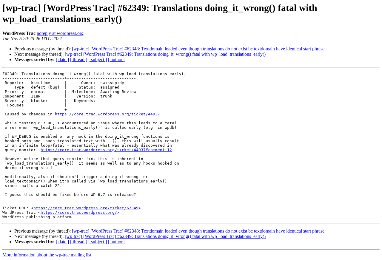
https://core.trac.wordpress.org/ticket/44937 (107, 114)
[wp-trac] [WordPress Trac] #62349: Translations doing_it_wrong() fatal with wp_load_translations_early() (165, 54)
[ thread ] (78, 59)
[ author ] (116, 59)
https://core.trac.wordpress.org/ (79, 212)
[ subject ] (97, 59)
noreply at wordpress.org (60, 33)
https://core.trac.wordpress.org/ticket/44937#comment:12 (106, 150)
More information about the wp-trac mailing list (46, 254)
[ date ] (62, 59)
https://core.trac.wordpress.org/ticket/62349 (85, 208)
